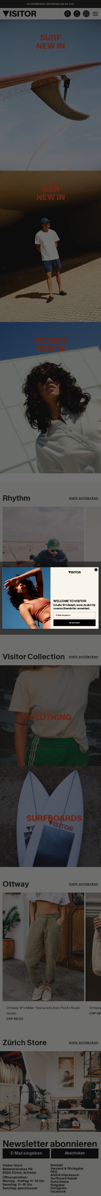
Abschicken (74, 622)
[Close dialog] (96, 569)
